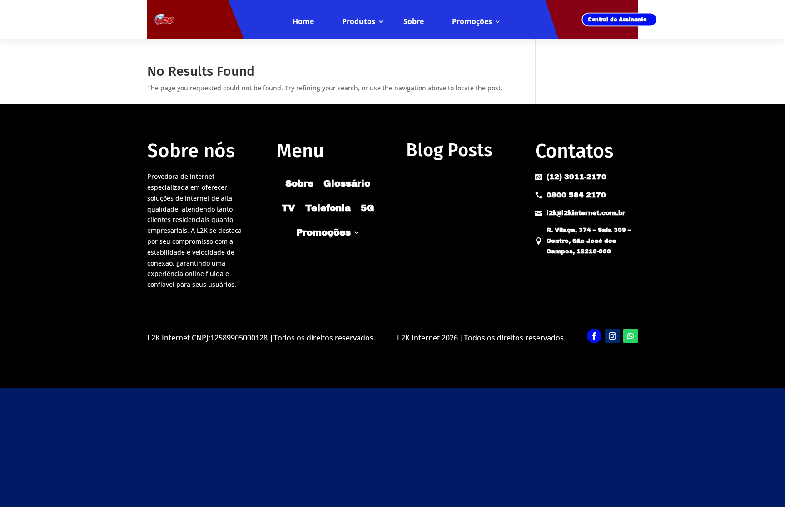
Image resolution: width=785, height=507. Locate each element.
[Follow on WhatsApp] (630, 336)
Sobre (413, 22)
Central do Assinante (617, 19)
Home (303, 22)
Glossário (346, 183)
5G (367, 208)
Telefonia (328, 208)
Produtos (358, 22)
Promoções (472, 22)
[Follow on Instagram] (612, 336)
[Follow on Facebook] (594, 336)
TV (288, 208)
